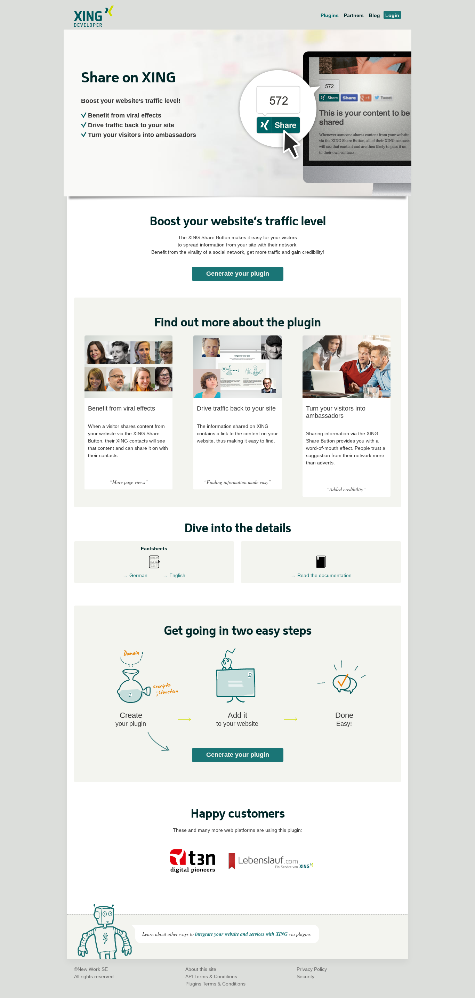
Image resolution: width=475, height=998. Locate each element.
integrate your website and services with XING (241, 934)
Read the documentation (324, 575)
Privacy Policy (312, 969)
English (177, 575)
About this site (200, 969)
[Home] (90, 25)
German (138, 575)
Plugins (330, 15)
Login (392, 15)
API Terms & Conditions (211, 976)
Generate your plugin (237, 273)
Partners (354, 15)
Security (305, 976)
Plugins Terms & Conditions (215, 984)
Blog (374, 15)
